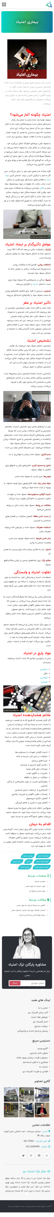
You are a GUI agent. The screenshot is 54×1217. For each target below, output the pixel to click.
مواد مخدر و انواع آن (37, 891)
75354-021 (29, 1141)
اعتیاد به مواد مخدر (41, 867)
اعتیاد (35, 284)
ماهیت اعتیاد (39, 881)
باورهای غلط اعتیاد (39, 1017)
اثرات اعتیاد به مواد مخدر (35, 886)
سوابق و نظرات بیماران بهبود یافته (32, 1057)
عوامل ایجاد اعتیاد (42, 861)
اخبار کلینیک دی (40, 1021)
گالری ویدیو (43, 1048)
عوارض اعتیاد (28, 856)
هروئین (44, 682)
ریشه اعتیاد (17, 861)
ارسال (15, 983)
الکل (42, 188)
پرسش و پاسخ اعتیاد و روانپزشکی (32, 1031)
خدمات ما (43, 1066)
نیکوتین (43, 669)
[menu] (4, 4)
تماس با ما (43, 1008)
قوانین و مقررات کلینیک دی (35, 1071)
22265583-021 (33, 1146)
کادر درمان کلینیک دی (38, 1012)
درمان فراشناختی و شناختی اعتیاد (32, 915)
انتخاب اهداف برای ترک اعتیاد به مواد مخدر (28, 910)
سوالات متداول (41, 1026)
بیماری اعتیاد (24, 867)
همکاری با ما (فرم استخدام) (35, 1062)
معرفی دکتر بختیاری (39, 1053)
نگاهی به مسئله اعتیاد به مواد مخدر (31, 905)
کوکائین (43, 677)
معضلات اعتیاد (43, 856)
